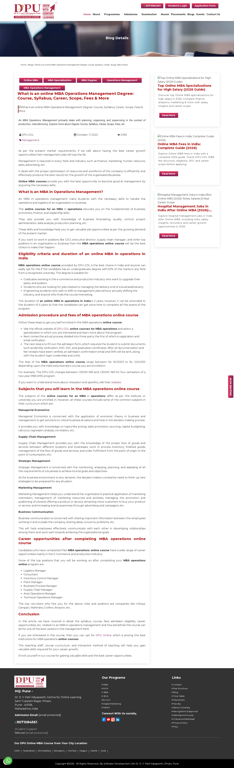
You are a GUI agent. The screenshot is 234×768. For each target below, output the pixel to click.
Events (200, 14)
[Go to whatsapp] (8, 761)
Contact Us (213, 14)
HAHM (106, 707)
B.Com (106, 700)
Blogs (191, 14)
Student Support (26, 729)
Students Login (177, 5)
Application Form (205, 5)
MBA (105, 684)
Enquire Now (230, 386)
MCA (105, 688)
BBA (105, 692)
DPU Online (104, 635)
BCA (105, 696)
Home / (24, 65)
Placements (178, 14)
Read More (168, 115)
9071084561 (153, 5)
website (116, 382)
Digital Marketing (112, 703)
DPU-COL (63, 328)
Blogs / (31, 65)
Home (87, 14)
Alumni (165, 14)
